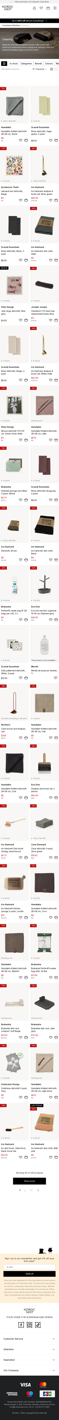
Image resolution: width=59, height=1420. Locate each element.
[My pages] (34, 8)
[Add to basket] (26, 140)
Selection (9, 1349)
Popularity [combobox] (40, 69)
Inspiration (9, 1359)
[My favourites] (41, 8)
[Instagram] (29, 1324)
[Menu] (55, 8)
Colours (49, 63)
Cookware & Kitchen (10, 25)
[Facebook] (21, 1324)
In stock (14, 63)
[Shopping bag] (48, 8)
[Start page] (7, 8)
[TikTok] (38, 1324)
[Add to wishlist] (20, 140)
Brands (38, 63)
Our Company (11, 1370)
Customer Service (13, 1338)
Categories (26, 63)
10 (31, 1190)
